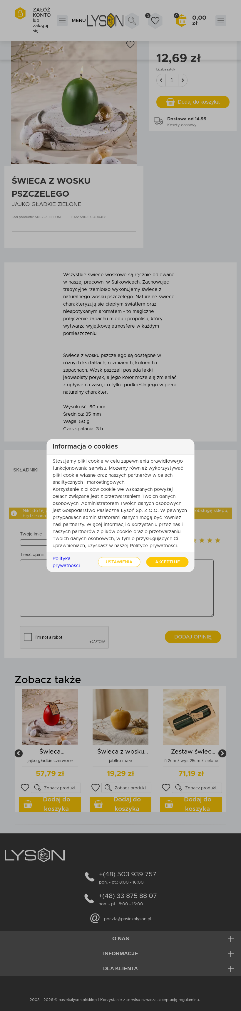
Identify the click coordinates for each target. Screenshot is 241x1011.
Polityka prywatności (66, 562)
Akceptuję (167, 562)
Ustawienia (119, 562)
